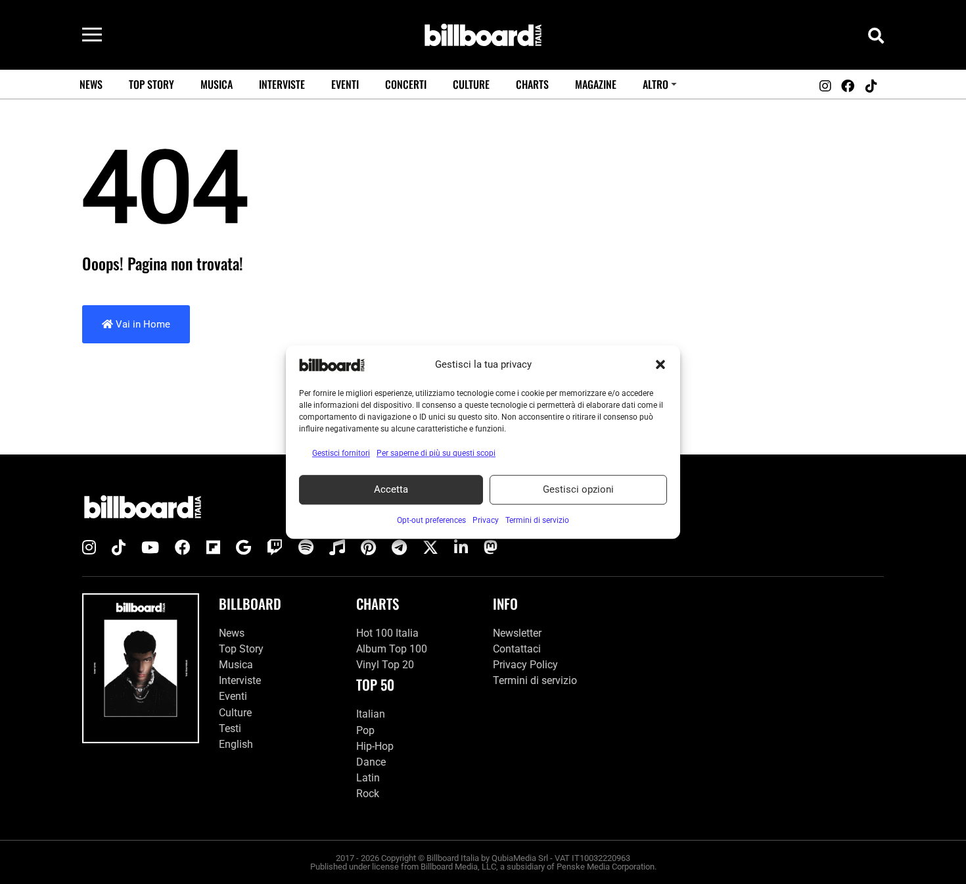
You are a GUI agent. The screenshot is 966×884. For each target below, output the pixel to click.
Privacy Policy (525, 664)
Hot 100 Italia (387, 633)
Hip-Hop (375, 746)
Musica (216, 84)
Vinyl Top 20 (385, 664)
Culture (471, 84)
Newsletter (517, 633)
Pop (365, 730)
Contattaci (517, 649)
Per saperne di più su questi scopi (436, 453)
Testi (230, 728)
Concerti (405, 84)
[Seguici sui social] (824, 86)
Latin (368, 778)
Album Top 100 (391, 649)
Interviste (282, 84)
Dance (371, 762)
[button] (660, 365)
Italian (370, 714)
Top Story (151, 84)
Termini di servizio (535, 680)
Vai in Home (141, 324)
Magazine (595, 84)
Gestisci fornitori (341, 453)
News (91, 84)
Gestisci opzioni (578, 489)
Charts (532, 84)
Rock (367, 793)
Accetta (391, 489)
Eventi (345, 84)
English (236, 744)
